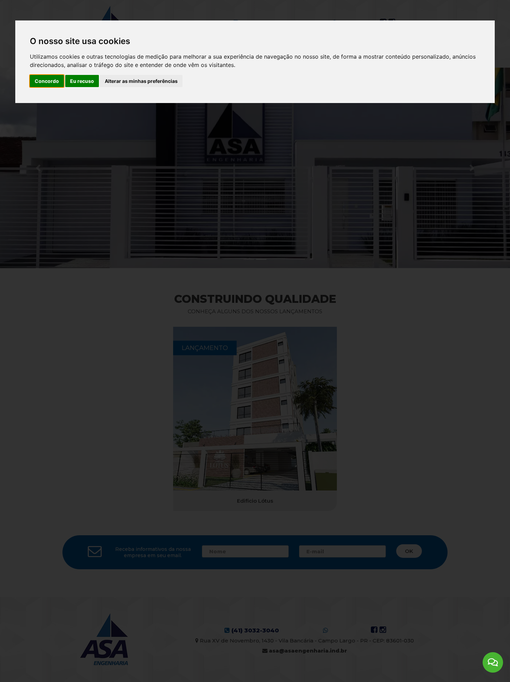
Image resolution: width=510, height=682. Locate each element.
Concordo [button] (47, 81)
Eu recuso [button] (82, 81)
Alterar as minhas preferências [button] (141, 81)
